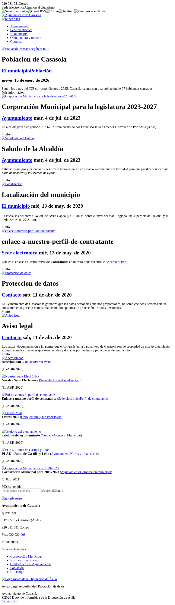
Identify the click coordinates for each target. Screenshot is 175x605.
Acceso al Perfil (117, 262)
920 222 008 (17, 534)
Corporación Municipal (26, 556)
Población (17, 568)
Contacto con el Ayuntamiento (30, 564)
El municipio (19, 34)
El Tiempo (17, 572)
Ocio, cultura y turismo (25, 38)
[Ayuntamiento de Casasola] (21, 15)
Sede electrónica (21, 30)
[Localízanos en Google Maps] (12, 498)
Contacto (16, 41)
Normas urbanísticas (24, 560)
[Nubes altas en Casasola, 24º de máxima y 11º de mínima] (11, 19)
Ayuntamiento (19, 26)
